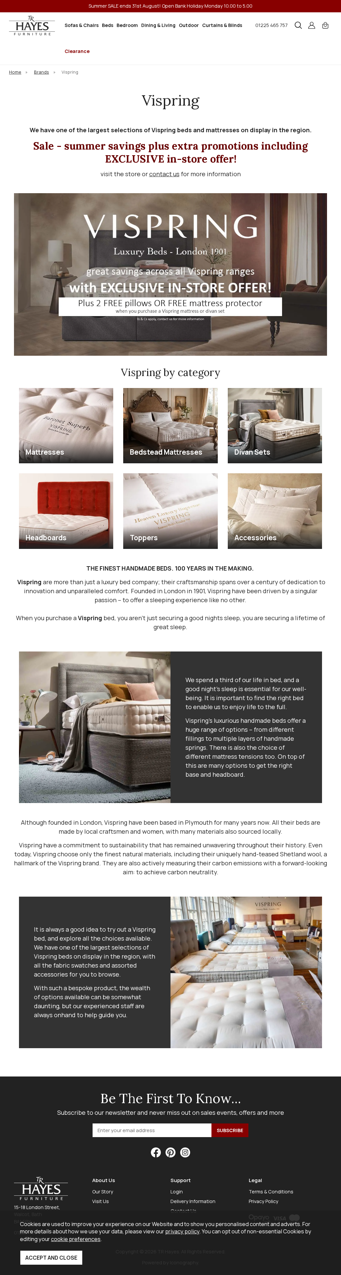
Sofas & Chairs (82, 25)
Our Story (102, 1191)
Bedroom (127, 25)
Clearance (77, 51)
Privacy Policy (263, 1201)
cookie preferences (76, 1239)
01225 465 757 (271, 25)
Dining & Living (158, 25)
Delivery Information (192, 1201)
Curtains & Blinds (222, 25)
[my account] (311, 25)
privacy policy (182, 1231)
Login (176, 1191)
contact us (164, 174)
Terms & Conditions (271, 1191)
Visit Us (100, 1201)
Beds (107, 25)
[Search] (298, 25)
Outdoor (189, 25)
